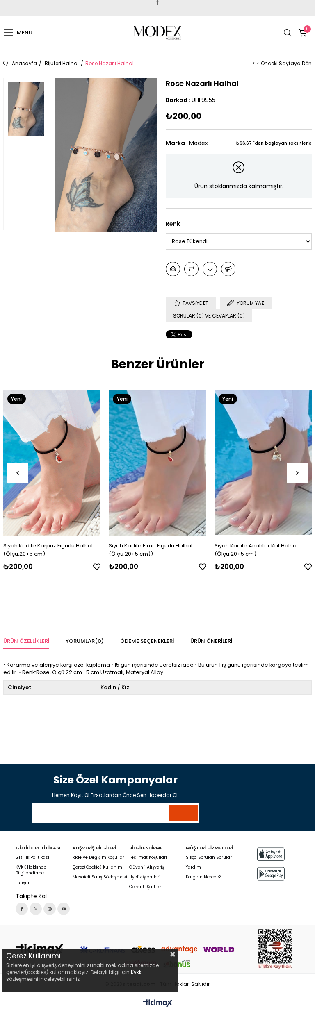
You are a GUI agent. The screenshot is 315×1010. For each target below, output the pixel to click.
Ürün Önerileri (211, 641)
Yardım (193, 867)
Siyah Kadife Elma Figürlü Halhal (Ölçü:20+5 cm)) (150, 550)
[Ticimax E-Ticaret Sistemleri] (157, 1003)
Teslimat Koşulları (148, 857)
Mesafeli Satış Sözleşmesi (100, 877)
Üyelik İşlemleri (144, 877)
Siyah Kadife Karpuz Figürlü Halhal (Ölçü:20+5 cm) (48, 550)
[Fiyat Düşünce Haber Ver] (210, 269)
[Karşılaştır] (191, 269)
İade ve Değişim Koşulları (99, 857)
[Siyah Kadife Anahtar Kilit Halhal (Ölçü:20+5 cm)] (263, 463)
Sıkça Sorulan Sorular (209, 857)
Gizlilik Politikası (32, 857)
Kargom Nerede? (203, 877)
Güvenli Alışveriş (146, 867)
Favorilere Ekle (96, 566)
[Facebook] (22, 909)
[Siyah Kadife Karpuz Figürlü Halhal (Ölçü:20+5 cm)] (52, 463)
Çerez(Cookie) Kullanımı (98, 867)
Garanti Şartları (145, 887)
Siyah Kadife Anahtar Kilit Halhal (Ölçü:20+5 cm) (256, 550)
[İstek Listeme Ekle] (173, 269)
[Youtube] (63, 909)
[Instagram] (49, 909)
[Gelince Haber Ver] (228, 269)
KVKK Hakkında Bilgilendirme (31, 870)
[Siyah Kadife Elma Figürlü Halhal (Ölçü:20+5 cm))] (157, 463)
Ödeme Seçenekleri (147, 641)
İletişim (23, 883)
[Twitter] (36, 909)
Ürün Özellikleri (26, 641)
